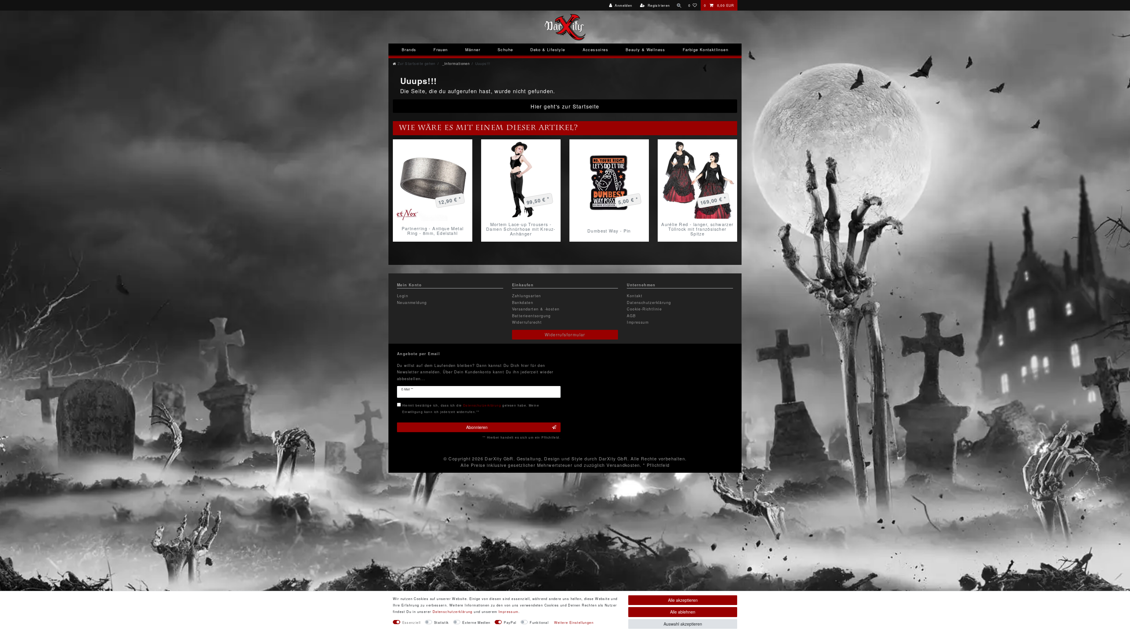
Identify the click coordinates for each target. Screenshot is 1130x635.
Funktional (539, 622)
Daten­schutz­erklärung (453, 611)
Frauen (440, 49)
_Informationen (455, 63)
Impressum (638, 322)
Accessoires (595, 49)
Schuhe (505, 49)
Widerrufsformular (565, 334)
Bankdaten (523, 302)
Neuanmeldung (412, 302)
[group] (432, 181)
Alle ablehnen (682, 612)
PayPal (510, 622)
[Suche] (679, 5)
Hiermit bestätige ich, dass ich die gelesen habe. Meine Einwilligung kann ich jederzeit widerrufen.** (470, 408)
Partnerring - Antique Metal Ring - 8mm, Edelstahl (433, 230)
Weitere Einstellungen (574, 622)
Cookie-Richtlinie (644, 309)
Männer (472, 49)
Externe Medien (476, 622)
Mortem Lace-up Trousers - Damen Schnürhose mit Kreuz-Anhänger (521, 229)
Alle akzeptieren (683, 600)
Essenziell (411, 622)
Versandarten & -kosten (536, 309)
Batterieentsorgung (531, 315)
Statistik (441, 622)
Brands (409, 49)
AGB (631, 315)
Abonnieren (477, 427)
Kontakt (634, 295)
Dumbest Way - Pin (609, 231)
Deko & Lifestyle (547, 49)
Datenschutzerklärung (649, 302)
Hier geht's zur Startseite (565, 106)
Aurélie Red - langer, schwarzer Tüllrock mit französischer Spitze (697, 229)
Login (402, 295)
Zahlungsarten (526, 295)
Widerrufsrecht (527, 322)
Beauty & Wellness (645, 49)
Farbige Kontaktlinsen (705, 49)
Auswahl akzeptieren (683, 624)
